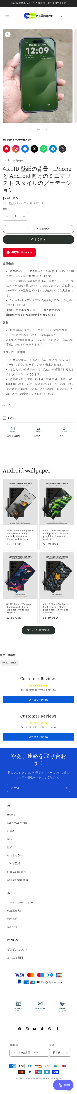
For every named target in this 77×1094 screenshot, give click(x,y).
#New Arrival (9, 662)
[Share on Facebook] (25, 149)
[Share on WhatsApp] (43, 149)
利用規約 (12, 918)
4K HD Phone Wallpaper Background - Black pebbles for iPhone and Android (56, 608)
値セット (12, 839)
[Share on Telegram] (53, 149)
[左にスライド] (31, 129)
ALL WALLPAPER (17, 822)
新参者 (11, 831)
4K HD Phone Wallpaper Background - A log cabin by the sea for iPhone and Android (19, 534)
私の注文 (12, 927)
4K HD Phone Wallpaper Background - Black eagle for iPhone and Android (19, 608)
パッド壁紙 (13, 863)
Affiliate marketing (17, 880)
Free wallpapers (16, 871)
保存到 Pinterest (21, 252)
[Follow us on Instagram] (16, 149)
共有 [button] (8, 404)
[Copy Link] (62, 149)
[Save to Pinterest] (6, 149)
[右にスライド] (46, 129)
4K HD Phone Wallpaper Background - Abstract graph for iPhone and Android (56, 534)
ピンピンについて (17, 949)
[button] (7, 15)
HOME (11, 814)
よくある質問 (15, 957)
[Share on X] (34, 149)
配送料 (12, 203)
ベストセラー (15, 855)
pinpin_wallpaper (33, 1078)
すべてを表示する (38, 630)
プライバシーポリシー (20, 902)
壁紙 (9, 847)
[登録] (66, 788)
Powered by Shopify (51, 1078)
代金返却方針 (15, 910)
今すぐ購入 (38, 239)
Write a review (38, 699)
